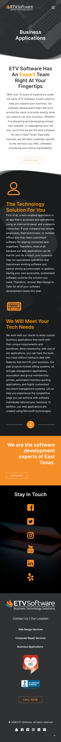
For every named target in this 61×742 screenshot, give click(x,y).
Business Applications (30, 646)
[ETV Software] (19, 8)
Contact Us (20, 618)
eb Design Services (32, 629)
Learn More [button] (17, 475)
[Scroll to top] (54, 735)
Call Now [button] (30, 699)
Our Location (39, 618)
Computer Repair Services (30, 638)
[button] (53, 7)
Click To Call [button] (30, 160)
